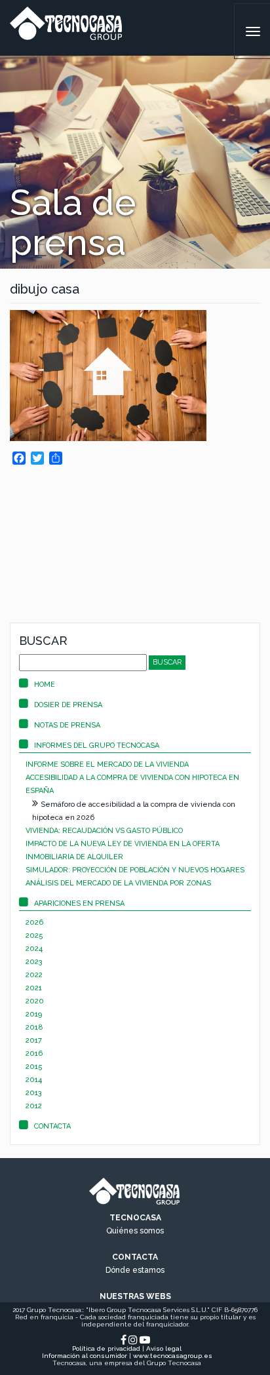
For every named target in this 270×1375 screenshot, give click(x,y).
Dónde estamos (135, 1270)
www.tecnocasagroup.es (172, 1355)
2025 (34, 935)
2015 (34, 1066)
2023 (34, 962)
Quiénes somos (135, 1230)
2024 (34, 948)
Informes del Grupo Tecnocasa (96, 745)
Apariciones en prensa (79, 903)
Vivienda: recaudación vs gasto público (104, 830)
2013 (34, 1093)
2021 (34, 988)
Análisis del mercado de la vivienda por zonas (118, 883)
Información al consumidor (84, 1355)
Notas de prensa (67, 725)
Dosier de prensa (68, 705)
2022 (34, 975)
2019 (34, 1014)
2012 (34, 1106)
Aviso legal (164, 1348)
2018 (34, 1027)
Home (44, 684)
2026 (34, 922)
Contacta (52, 1126)
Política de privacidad (106, 1348)
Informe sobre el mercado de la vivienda (107, 764)
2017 (34, 1040)
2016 (34, 1053)
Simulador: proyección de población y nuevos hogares (135, 870)
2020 (35, 1001)
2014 (34, 1079)
